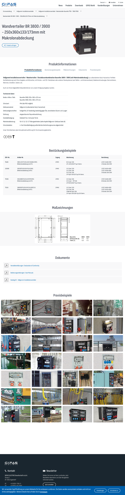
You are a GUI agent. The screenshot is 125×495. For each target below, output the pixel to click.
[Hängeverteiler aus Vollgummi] (77, 396)
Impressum (43, 492)
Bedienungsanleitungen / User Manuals (22, 273)
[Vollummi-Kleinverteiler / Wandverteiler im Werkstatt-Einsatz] (16, 325)
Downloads (79, 5)
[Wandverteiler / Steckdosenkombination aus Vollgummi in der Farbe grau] (77, 361)
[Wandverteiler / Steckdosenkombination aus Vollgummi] (46, 343)
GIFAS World (90, 5)
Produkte (69, 5)
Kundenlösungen (104, 5)
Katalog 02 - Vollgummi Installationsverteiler (23, 280)
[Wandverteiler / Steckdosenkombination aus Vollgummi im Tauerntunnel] (108, 308)
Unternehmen (118, 5)
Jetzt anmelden (49, 485)
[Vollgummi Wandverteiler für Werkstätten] (77, 325)
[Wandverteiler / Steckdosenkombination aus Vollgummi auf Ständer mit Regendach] (77, 414)
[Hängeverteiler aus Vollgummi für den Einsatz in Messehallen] (108, 396)
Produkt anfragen (11, 45)
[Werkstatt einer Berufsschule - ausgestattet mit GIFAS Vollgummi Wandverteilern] (46, 325)
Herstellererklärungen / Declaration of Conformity (25, 266)
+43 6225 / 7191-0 (15, 484)
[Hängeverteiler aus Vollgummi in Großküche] (46, 396)
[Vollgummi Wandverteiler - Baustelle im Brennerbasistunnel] (46, 308)
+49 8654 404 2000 (16, 486)
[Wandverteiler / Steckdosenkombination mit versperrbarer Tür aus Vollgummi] (46, 361)
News (61, 5)
